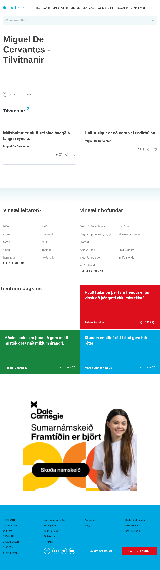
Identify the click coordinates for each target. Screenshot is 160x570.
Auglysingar (90, 520)
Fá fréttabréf (139, 551)
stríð (44, 226)
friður (6, 226)
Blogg (87, 525)
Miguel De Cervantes (16, 146)
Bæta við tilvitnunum (135, 520)
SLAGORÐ (123, 8)
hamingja (9, 257)
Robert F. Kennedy (16, 367)
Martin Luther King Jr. (98, 367)
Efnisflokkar (50, 536)
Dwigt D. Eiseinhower (93, 226)
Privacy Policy (51, 525)
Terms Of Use (51, 531)
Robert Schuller (94, 322)
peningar (47, 249)
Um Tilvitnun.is (132, 531)
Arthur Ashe (87, 249)
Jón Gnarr (124, 226)
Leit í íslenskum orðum (55, 520)
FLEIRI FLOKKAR (13, 263)
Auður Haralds (89, 265)
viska (6, 234)
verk (44, 242)
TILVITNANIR (43, 8)
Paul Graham (126, 249)
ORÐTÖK (75, 8)
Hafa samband (132, 525)
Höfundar (48, 542)
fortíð (6, 242)
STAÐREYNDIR (138, 8)
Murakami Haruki (129, 234)
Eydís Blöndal (126, 257)
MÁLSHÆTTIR (60, 8)
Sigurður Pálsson (90, 257)
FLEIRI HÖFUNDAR (91, 271)
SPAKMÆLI (89, 8)
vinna (6, 249)
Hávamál (47, 234)
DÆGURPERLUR (106, 8)
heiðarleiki (48, 257)
